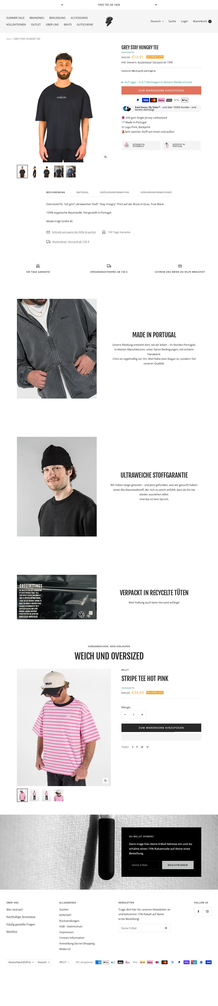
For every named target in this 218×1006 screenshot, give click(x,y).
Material (83, 192)
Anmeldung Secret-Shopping (77, 943)
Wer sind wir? (14, 909)
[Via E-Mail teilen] (147, 747)
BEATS (68, 24)
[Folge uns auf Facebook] (198, 911)
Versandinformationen (157, 192)
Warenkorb (201, 21)
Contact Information (71, 937)
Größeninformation (114, 192)
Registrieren (178, 865)
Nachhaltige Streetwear (21, 917)
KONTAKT (65, 915)
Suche (172, 21)
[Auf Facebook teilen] (132, 747)
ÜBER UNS (52, 24)
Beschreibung (55, 192)
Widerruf (65, 949)
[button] (161, 736)
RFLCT (125, 669)
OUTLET (36, 24)
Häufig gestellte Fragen (20, 924)
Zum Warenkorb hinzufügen (161, 90)
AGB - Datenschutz (70, 926)
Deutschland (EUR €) (19, 962)
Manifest (11, 931)
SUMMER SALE (15, 18)
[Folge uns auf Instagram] (207, 911)
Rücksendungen (69, 921)
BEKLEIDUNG (57, 18)
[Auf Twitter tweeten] (142, 747)
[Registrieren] (165, 928)
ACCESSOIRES (79, 18)
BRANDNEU (37, 18)
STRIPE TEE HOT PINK (144, 679)
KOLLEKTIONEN (16, 24)
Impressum (66, 932)
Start (8, 38)
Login (184, 21)
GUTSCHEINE (85, 24)
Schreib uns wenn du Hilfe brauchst (74, 232)
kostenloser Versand (150, 62)
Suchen (63, 909)
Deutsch (156, 21)
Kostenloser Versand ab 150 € (70, 242)
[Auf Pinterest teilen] (137, 747)
